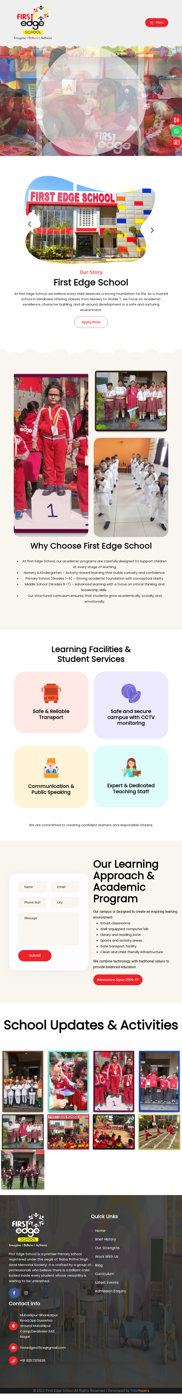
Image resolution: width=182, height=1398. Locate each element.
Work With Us (106, 1256)
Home (100, 1230)
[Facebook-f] (14, 1293)
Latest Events (107, 1282)
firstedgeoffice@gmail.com (43, 1347)
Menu (159, 22)
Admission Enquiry (110, 1291)
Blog (99, 1265)
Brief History (105, 1239)
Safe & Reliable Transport (51, 714)
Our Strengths (107, 1248)
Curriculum (104, 1274)
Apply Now (91, 322)
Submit (35, 955)
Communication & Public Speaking (51, 789)
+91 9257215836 (32, 1360)
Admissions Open (91, 119)
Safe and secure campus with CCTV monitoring (131, 717)
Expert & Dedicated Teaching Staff (131, 788)
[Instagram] (26, 1293)
